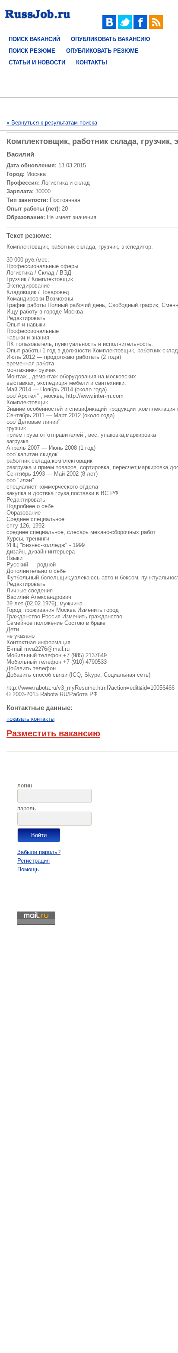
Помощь (28, 869)
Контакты (91, 62)
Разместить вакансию (53, 733)
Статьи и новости (37, 62)
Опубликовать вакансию (110, 39)
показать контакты (30, 719)
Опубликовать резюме (102, 51)
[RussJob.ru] (37, 20)
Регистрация (33, 860)
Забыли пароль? (38, 852)
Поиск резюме (32, 51)
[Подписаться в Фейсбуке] (140, 27)
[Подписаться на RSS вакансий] (156, 27)
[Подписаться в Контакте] (109, 27)
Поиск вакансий (34, 39)
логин (24, 785)
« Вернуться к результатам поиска (51, 122)
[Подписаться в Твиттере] (125, 27)
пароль (26, 808)
